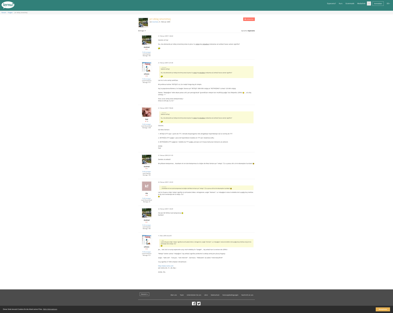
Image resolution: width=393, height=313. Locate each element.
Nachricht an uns (247, 295)
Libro (206, 295)
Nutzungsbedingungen (230, 295)
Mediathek (361, 3)
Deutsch (144, 294)
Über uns (174, 295)
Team (182, 295)
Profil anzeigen (146, 52)
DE (388, 3)
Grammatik (350, 3)
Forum (4, 12)
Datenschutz (215, 295)
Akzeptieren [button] (383, 309)
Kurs (340, 3)
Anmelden (378, 3)
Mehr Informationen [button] (50, 309)
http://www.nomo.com (165, 266)
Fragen (10, 12)
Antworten (250, 19)
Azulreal (155, 22)
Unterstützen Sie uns (194, 295)
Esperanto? (331, 3)
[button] (369, 3)
